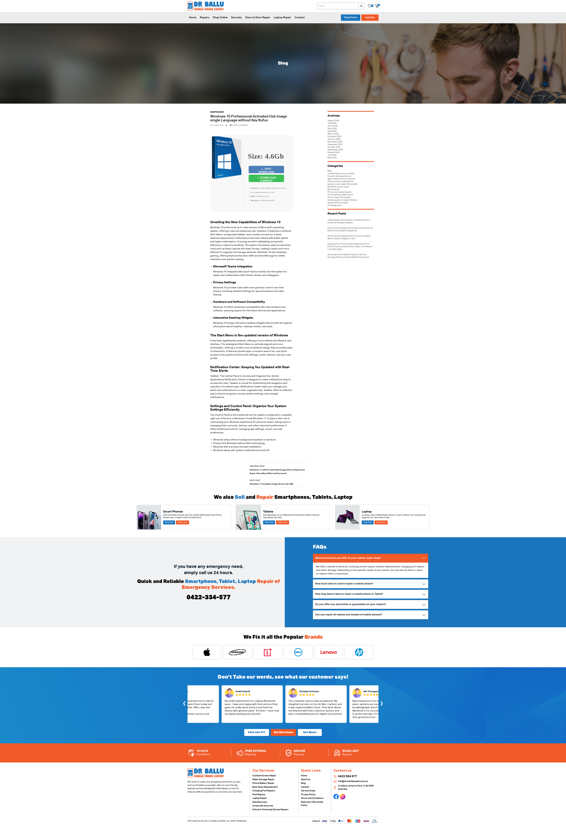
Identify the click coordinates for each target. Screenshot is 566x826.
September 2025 (335, 150)
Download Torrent (267, 179)
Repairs (204, 17)
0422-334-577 (209, 597)
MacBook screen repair (338, 187)
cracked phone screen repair (341, 173)
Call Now (369, 17)
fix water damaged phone (339, 176)
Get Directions (283, 732)
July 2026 (332, 123)
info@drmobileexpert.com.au (353, 781)
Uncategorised (334, 205)
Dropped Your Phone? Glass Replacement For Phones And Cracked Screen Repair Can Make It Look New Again (350, 246)
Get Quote (310, 732)
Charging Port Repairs (263, 791)
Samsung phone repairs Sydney (342, 200)
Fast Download (266, 170)
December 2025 (335, 142)
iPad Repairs (258, 794)
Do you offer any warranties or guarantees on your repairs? (350, 604)
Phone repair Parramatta (339, 197)
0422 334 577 (256, 732)
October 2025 (334, 147)
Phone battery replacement (340, 195)
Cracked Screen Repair (264, 776)
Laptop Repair (282, 17)
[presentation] (184, 704)
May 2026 (332, 128)
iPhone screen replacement (340, 181)
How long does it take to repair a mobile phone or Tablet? (349, 594)
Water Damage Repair (263, 779)
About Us (305, 779)
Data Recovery (259, 802)
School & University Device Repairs (270, 809)
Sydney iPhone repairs (338, 203)
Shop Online (220, 17)
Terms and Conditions (312, 798)
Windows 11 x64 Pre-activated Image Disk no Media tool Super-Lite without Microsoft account (277, 469)
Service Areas (308, 791)
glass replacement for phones (341, 179)
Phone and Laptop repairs (340, 192)
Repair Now (182, 522)
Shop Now (169, 522)
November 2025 (335, 144)
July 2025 (332, 155)
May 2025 (332, 158)
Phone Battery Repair (263, 783)
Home (192, 17)
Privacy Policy (308, 794)
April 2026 (332, 131)
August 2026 (333, 121)
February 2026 (334, 136)
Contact (300, 17)
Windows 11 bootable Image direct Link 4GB (271, 482)
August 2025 (333, 152)
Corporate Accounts (262, 806)
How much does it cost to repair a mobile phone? (344, 584)
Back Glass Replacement (265, 787)
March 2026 (333, 134)
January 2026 (334, 139)
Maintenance (217, 112)
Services (236, 17)
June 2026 (332, 126)
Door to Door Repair (257, 17)
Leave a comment (240, 125)
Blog (330, 171)
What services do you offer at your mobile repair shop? (348, 558)
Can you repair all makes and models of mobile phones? (348, 614)
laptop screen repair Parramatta (342, 184)
